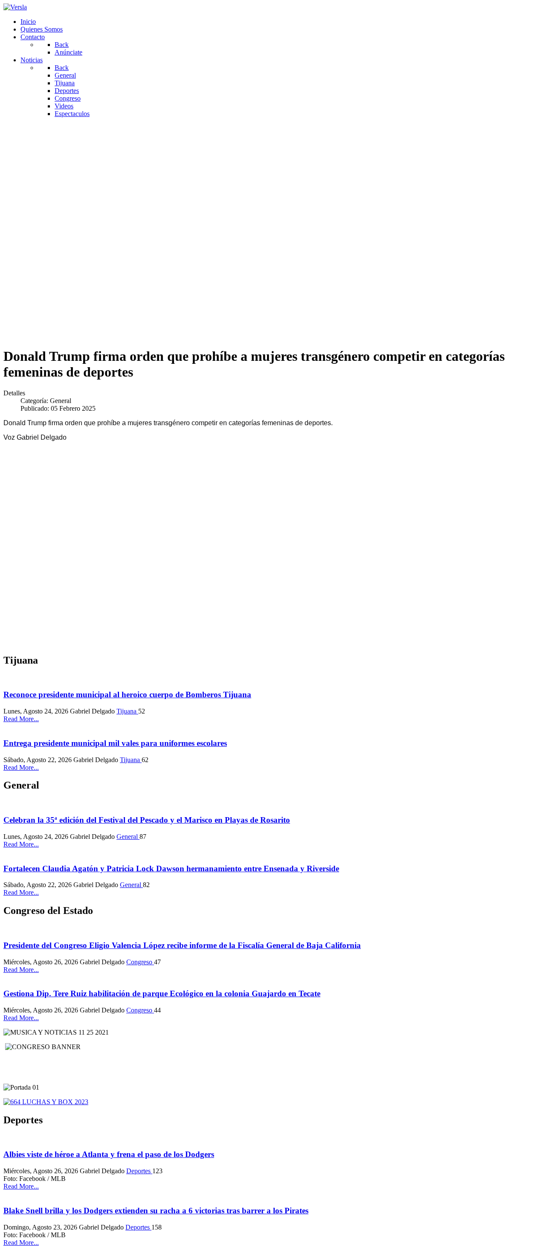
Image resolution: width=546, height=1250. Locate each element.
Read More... (21, 718)
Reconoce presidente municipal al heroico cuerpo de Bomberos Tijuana (127, 694)
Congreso (140, 962)
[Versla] (15, 7)
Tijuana (127, 711)
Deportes (139, 1171)
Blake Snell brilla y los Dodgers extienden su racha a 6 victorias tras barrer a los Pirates (155, 1210)
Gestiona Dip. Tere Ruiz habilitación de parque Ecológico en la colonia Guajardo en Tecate (161, 993)
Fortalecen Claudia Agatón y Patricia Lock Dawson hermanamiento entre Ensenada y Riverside (171, 868)
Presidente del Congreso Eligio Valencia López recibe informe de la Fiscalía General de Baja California (182, 945)
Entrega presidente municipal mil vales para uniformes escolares (115, 743)
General (127, 836)
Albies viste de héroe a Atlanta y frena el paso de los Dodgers (108, 1154)
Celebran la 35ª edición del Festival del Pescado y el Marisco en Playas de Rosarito (146, 819)
